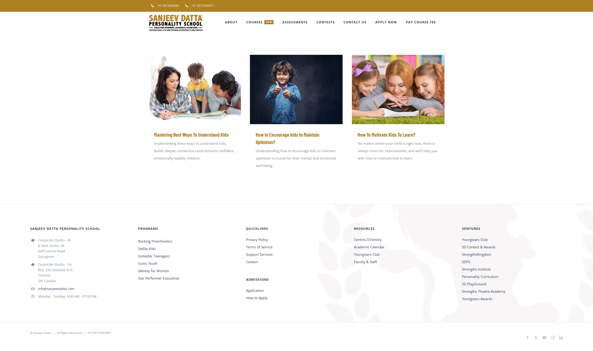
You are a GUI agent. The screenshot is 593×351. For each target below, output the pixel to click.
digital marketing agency (61, 340)
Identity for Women (153, 270)
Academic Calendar (369, 247)
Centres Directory (368, 239)
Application (255, 290)
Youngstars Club (367, 254)
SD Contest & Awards (478, 247)
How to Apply (257, 298)
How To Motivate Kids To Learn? (391, 89)
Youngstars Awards (477, 298)
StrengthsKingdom (476, 254)
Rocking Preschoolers (155, 241)
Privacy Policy (257, 239)
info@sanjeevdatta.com (56, 288)
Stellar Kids (147, 248)
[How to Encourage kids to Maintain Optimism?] (296, 89)
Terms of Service (259, 247)
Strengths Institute (476, 269)
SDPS (466, 261)
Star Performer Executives (158, 278)
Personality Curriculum (480, 276)
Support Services (259, 254)
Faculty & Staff (365, 261)
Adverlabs (36, 340)
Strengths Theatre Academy (483, 291)
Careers (252, 261)
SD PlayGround (474, 284)
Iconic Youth (148, 263)
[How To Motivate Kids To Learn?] (398, 89)
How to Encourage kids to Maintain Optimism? (289, 89)
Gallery (201, 89)
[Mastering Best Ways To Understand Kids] (194, 89)
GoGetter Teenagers (154, 256)
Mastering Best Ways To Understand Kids (188, 89)
